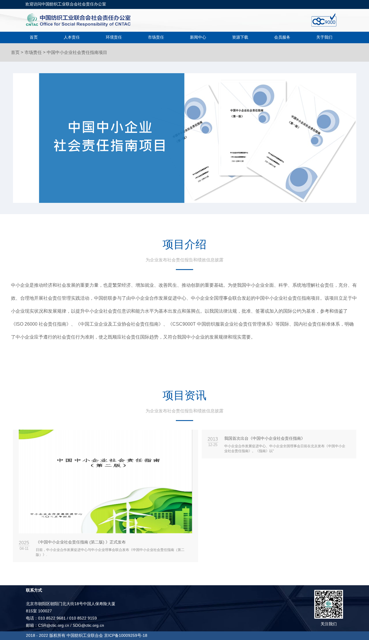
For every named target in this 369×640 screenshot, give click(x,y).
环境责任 (114, 37)
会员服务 (282, 37)
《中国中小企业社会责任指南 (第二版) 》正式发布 (81, 542)
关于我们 (324, 37)
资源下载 (240, 37)
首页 (34, 37)
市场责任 (156, 37)
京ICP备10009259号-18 (125, 635)
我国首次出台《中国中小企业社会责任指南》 (264, 438)
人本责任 (72, 37)
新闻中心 (198, 37)
